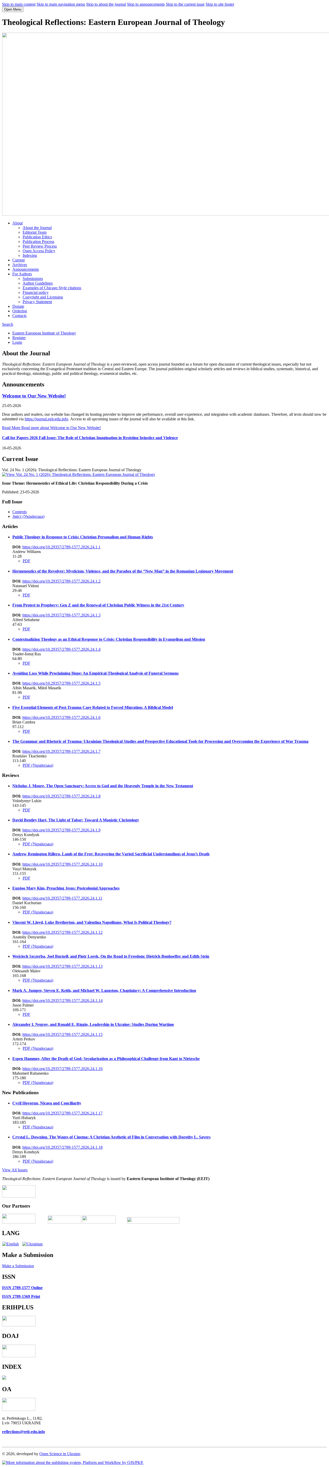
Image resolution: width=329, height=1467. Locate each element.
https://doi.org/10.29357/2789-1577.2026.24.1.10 (62, 864)
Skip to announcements (146, 4)
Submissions (33, 278)
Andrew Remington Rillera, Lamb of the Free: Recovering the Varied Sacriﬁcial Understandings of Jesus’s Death (110, 854)
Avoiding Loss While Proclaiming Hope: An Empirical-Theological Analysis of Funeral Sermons (95, 673)
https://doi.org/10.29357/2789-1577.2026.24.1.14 (62, 1000)
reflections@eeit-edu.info (23, 1431)
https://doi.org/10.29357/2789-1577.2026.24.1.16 (62, 1068)
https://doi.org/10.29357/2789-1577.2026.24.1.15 (62, 1034)
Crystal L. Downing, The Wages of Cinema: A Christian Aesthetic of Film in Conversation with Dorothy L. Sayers (111, 1137)
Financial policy (36, 292)
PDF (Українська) (38, 765)
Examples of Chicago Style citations (52, 288)
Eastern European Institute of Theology (44, 333)
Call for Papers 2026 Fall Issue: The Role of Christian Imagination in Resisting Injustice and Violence (90, 438)
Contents (19, 512)
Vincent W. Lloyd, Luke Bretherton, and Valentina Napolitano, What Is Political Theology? (91, 922)
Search (7, 324)
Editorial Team (35, 232)
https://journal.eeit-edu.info (46, 419)
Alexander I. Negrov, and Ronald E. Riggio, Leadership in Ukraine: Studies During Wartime (93, 1024)
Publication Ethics (37, 237)
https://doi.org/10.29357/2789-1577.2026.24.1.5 (61, 683)
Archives (19, 264)
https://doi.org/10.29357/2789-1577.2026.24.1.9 (61, 830)
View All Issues (15, 1170)
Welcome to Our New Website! (34, 396)
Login (17, 342)
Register (19, 338)
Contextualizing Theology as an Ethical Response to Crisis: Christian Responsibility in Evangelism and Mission (108, 639)
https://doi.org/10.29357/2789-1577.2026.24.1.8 (61, 796)
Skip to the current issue (185, 4)
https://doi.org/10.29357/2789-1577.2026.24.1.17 (62, 1113)
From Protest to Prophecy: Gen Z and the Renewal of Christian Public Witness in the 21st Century (98, 605)
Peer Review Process (40, 246)
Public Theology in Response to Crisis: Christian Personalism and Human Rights (82, 537)
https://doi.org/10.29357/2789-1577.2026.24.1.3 (61, 615)
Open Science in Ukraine (59, 1454)
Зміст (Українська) (28, 516)
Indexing (30, 255)
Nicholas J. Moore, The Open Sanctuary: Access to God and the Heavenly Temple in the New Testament (102, 786)
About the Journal (37, 227)
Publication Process (38, 241)
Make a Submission (18, 1266)
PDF (26, 561)
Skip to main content (18, 4)
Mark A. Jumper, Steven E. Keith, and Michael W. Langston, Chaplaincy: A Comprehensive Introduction (104, 990)
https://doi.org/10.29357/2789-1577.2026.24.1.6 (61, 717)
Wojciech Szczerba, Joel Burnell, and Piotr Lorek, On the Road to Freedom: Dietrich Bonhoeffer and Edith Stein (110, 956)
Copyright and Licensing (43, 297)
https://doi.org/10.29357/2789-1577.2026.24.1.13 (62, 966)
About (17, 223)
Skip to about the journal (106, 4)
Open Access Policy (39, 251)
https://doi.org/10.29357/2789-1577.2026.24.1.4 (61, 649)
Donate (18, 306)
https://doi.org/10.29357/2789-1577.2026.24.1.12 (62, 932)
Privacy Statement (37, 302)
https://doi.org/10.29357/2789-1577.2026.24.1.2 (61, 581)
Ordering (19, 311)
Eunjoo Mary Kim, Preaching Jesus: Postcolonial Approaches (66, 888)
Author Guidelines (38, 283)
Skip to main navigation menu (60, 4)
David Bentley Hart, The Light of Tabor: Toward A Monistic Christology (75, 820)
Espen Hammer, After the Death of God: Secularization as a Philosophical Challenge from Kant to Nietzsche (106, 1058)
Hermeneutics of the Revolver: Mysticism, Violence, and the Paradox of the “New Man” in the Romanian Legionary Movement (122, 571)
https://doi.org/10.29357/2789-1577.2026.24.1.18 (62, 1147)
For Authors (22, 274)
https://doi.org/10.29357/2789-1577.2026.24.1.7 (61, 751)
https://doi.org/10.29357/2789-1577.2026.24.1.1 (61, 547)
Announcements (25, 269)
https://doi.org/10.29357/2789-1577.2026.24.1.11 (62, 898)
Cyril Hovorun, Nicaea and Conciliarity (46, 1103)
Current (18, 260)
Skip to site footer (220, 4)
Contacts (19, 315)
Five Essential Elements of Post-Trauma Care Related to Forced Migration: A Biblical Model (92, 707)
